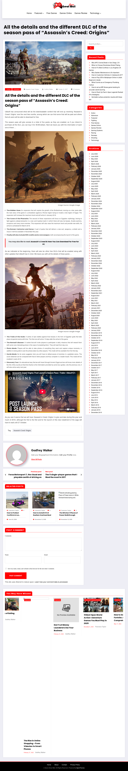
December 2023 (96, 231)
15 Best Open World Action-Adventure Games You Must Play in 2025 (47, 619)
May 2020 (94, 320)
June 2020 (94, 318)
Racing (93, 133)
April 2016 (94, 402)
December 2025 (96, 171)
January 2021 (95, 308)
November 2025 (96, 174)
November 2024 (96, 203)
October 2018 (95, 353)
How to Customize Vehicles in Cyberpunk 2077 (107, 75)
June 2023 (94, 246)
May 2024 (94, 218)
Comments (8, 536)
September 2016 (96, 390)
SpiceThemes (80, 649)
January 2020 (95, 330)
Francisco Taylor (14, 510)
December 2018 (96, 350)
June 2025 (94, 186)
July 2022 (94, 273)
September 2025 (96, 179)
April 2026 (94, 161)
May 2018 (94, 355)
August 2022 (95, 271)
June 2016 (94, 397)
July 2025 (94, 184)
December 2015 (96, 412)
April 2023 (94, 251)
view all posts (36, 459)
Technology (94, 13)
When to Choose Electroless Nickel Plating (106, 65)
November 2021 (96, 290)
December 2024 (96, 201)
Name (7, 555)
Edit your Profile (66, 455)
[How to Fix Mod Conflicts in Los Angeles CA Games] (17, 500)
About (56, 646)
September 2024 (96, 208)
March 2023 (95, 253)
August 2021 (95, 295)
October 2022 (95, 266)
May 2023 (94, 248)
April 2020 (94, 323)
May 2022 (94, 278)
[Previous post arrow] (5, 474)
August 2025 (95, 181)
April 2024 (94, 221)
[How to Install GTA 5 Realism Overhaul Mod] (43, 500)
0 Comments (76, 89)
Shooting (94, 138)
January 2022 (95, 288)
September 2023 (96, 238)
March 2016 (95, 405)
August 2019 (95, 343)
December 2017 (96, 363)
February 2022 (96, 286)
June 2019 (94, 348)
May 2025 (94, 189)
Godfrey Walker (48, 89)
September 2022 (96, 268)
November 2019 (96, 335)
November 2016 (96, 385)
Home (29, 13)
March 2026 (95, 164)
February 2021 (96, 305)
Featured (38, 13)
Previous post (36, 472)
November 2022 (96, 263)
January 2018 (95, 360)
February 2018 (96, 358)
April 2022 (94, 281)
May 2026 (94, 159)
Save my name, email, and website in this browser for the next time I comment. (31, 568)
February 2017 (96, 378)
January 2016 (95, 410)
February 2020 (96, 328)
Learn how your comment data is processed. (51, 582)
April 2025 (94, 191)
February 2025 (96, 196)
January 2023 (95, 258)
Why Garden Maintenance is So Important (105, 72)
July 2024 (94, 213)
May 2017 (94, 370)
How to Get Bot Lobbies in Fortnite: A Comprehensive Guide (78, 617)
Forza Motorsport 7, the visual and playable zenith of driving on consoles (25, 476)
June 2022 (94, 276)
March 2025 (95, 194)
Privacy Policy (75, 646)
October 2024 (95, 206)
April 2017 (94, 372)
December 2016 (96, 382)
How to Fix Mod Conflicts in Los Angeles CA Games (14, 514)
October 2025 (95, 176)
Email (46, 555)
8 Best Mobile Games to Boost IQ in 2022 (107, 616)
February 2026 (96, 166)
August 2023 (95, 241)
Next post (49, 472)
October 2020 (95, 313)
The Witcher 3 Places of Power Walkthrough (68, 514)
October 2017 (95, 368)
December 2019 (96, 333)
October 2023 (95, 236)
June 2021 (94, 298)
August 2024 (95, 211)
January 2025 (95, 199)
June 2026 (94, 156)
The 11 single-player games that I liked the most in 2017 (61, 476)
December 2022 (96, 261)
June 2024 (94, 216)
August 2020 (95, 315)
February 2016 (96, 407)
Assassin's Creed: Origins (32, 89)
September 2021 (96, 293)
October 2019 (95, 338)
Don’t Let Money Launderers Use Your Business (15, 628)
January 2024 (95, 228)
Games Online (66, 13)
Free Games (51, 13)
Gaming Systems (97, 130)
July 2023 (94, 243)
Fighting (94, 120)
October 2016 (95, 387)
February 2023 (96, 256)
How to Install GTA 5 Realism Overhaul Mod (42, 514)
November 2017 (96, 365)
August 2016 (95, 392)
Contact (64, 646)
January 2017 (95, 380)
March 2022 (95, 283)
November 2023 (96, 233)
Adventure (16, 89)
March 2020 (95, 325)
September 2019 (96, 340)
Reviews (94, 135)
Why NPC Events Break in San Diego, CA (105, 63)
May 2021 (94, 300)
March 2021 (95, 303)
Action (8, 89)
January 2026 (95, 169)
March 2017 (95, 375)
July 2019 (94, 345)
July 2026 (94, 154)
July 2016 (94, 395)
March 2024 (95, 223)
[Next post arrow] (81, 474)
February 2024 (96, 226)
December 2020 (96, 310)
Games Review (80, 13)
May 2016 (94, 400)
